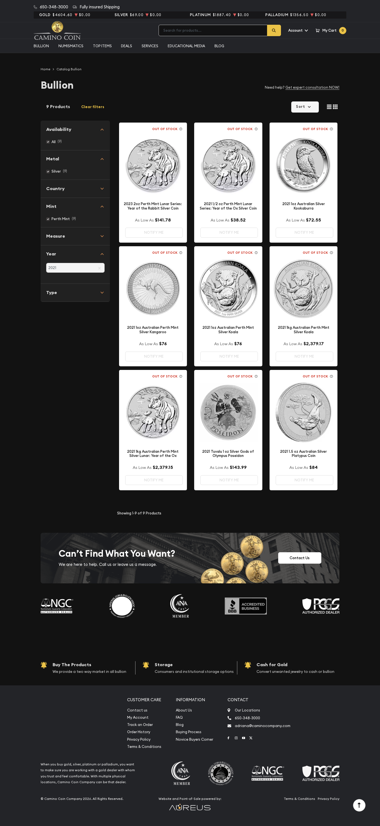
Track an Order (140, 724)
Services (150, 46)
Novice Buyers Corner (194, 739)
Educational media (186, 46)
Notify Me (154, 232)
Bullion (41, 46)
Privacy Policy (138, 739)
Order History (138, 732)
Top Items (102, 46)
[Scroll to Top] (359, 805)
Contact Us (300, 558)
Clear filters (92, 107)
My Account (138, 717)
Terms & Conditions (144, 746)
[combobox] (213, 30)
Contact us (137, 710)
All (53, 142)
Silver (56, 171)
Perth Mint (60, 219)
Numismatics (70, 46)
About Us (184, 710)
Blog (219, 46)
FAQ (179, 717)
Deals (126, 46)
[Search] (274, 30)
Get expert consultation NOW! (312, 87)
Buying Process (188, 732)
